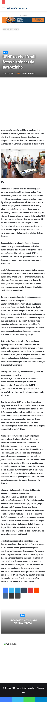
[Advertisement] (23, 102)
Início (5, 29)
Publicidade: (23, 15)
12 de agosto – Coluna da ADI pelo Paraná (23, 621)
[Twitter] (11, 590)
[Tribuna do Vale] (17, 8)
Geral (17, 29)
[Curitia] (23, 20)
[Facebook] (5, 590)
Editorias (11, 29)
